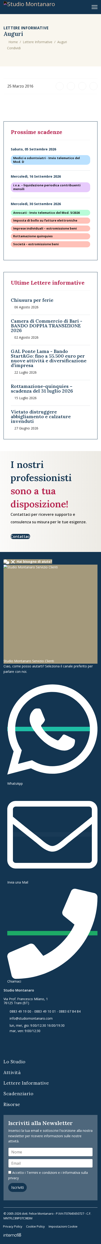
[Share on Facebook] (71, 86)
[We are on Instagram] (40, 1045)
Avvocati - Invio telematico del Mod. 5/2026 (46, 213)
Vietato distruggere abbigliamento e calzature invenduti (41, 416)
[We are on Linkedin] (18, 1045)
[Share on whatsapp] (93, 86)
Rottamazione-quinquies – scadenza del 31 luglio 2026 (42, 388)
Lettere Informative (26, 1083)
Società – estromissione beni (36, 244)
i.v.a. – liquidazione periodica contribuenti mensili (47, 187)
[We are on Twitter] (29, 1045)
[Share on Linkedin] (60, 86)
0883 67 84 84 (70, 1011)
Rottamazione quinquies (33, 236)
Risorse (12, 1104)
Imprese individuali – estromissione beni (45, 228)
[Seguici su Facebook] (6, 1045)
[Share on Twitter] (82, 86)
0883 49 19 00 (20, 1011)
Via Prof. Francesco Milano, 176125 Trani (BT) (26, 1001)
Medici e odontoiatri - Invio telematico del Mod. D (46, 160)
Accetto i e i (48, 1175)
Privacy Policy (12, 1226)
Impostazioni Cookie (63, 1226)
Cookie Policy (35, 1226)
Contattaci (20, 536)
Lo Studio (15, 1061)
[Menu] (94, 7)
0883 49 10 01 (45, 1011)
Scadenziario (18, 1093)
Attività (12, 1072)
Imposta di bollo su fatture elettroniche (45, 220)
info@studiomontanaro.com (31, 1018)
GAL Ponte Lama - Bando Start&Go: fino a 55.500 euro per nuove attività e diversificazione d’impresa (48, 358)
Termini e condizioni (42, 1172)
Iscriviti (17, 1187)
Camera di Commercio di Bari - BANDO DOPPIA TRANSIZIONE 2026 (46, 325)
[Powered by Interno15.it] (12, 1235)
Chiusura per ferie (32, 300)
